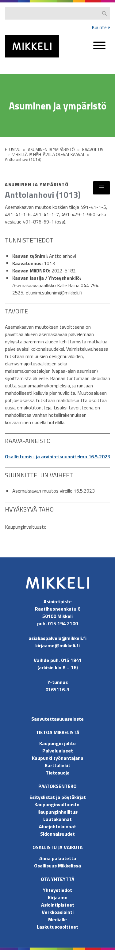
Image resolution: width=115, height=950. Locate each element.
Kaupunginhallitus (57, 811)
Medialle (57, 919)
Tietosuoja (58, 772)
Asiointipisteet (57, 904)
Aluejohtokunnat (57, 826)
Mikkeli (11, 58)
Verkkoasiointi (58, 912)
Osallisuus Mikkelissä (57, 865)
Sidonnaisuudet (57, 833)
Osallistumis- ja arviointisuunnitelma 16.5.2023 (57, 456)
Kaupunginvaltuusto (57, 804)
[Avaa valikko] (99, 48)
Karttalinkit (57, 765)
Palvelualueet (57, 750)
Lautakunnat (57, 819)
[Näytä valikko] (101, 187)
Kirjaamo (57, 897)
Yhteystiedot (57, 890)
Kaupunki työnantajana (57, 758)
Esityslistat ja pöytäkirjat (57, 797)
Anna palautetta (57, 858)
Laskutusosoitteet (57, 926)
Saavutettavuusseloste (57, 719)
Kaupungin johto (57, 743)
